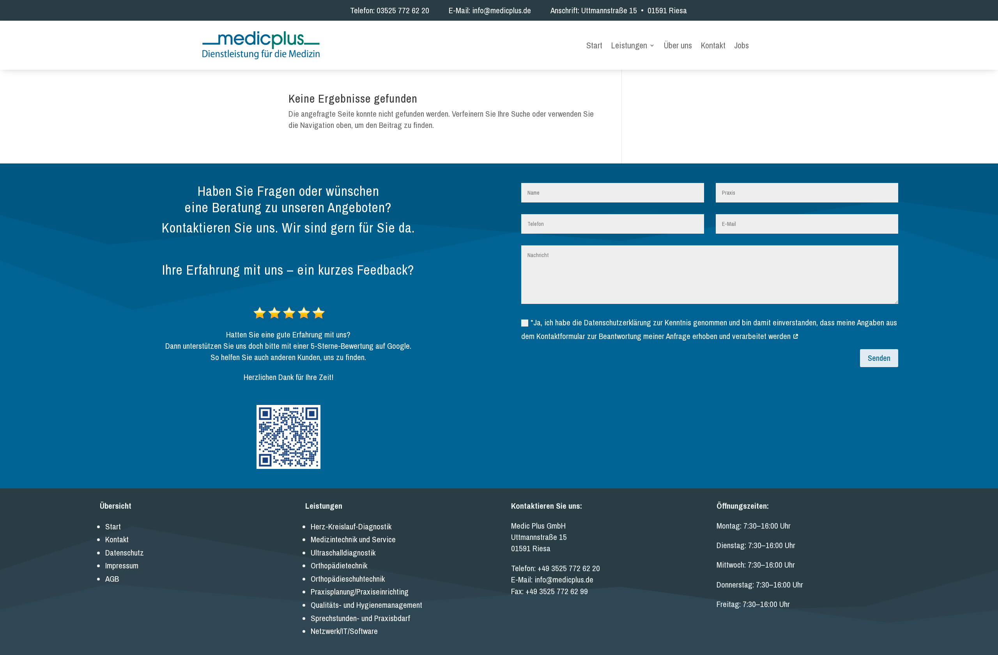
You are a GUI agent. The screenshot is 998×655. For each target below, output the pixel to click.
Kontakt (713, 46)
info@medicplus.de (501, 10)
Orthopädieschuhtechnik (348, 578)
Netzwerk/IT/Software (344, 631)
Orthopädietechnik (339, 565)
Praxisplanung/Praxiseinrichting (360, 591)
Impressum (121, 565)
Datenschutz (124, 552)
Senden (879, 358)
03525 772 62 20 (403, 10)
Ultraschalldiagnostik (343, 552)
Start (594, 46)
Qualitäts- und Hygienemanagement (366, 605)
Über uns (678, 46)
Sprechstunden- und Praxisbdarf (360, 618)
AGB (112, 578)
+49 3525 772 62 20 (569, 568)
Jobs (741, 46)
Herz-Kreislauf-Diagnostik (351, 526)
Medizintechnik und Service (353, 539)
